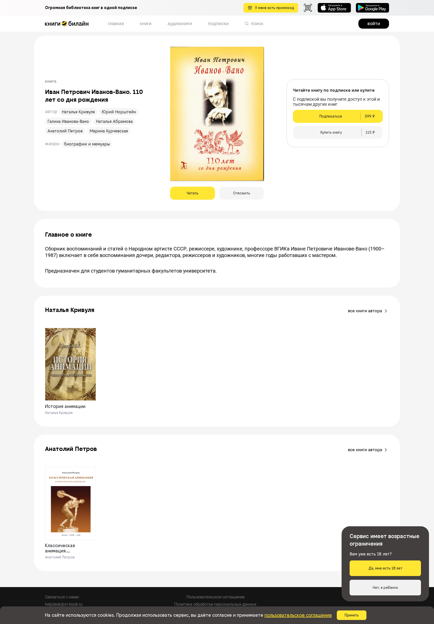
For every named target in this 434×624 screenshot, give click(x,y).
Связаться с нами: (62, 597)
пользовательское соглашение (298, 615)
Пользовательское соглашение (215, 597)
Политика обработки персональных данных (215, 604)
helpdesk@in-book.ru (63, 604)
